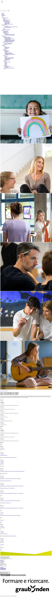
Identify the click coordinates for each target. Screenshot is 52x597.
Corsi (4, 25)
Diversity (6, 60)
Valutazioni (4, 44)
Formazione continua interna (6, 29)
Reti (3, 42)
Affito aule (6, 65)
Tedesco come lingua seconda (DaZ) (9, 38)
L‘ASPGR (6, 56)
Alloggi (6, 64)
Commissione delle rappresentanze (9, 53)
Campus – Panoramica (7, 61)
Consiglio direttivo (7, 51)
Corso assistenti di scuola (8, 27)
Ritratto (4, 55)
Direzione (6, 52)
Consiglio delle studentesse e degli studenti (10, 54)
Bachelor (4, 18)
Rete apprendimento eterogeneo (8, 43)
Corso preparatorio (5, 20)
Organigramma (6, 50)
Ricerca (3, 30)
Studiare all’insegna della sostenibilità (9, 57)
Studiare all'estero (7, 23)
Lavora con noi (3, 15)
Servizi (3, 35)
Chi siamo (3, 45)
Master (4, 19)
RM (2, 2)
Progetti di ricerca (5, 31)
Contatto (4, 68)
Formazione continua (4, 24)
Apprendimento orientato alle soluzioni (9, 40)
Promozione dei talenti (7, 37)
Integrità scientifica (7, 59)
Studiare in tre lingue (7, 22)
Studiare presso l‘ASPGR (6, 21)
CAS (4, 28)
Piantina (6, 62)
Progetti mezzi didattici (6, 32)
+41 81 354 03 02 (2, 561)
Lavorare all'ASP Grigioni (8, 66)
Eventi (4, 49)
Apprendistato (6, 67)
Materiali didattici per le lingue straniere (9, 41)
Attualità (6, 46)
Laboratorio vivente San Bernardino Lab (10, 34)
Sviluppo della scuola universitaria (9, 58)
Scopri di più (1, 406)
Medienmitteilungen (7, 47)
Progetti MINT (6, 33)
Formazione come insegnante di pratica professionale (11, 26)
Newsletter (3, 14)
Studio (2, 17)
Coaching (4, 36)
